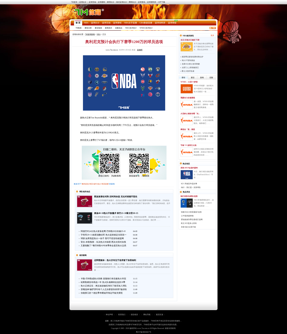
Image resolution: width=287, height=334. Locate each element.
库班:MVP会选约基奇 (189, 168)
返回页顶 (159, 315)
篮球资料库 (160, 23)
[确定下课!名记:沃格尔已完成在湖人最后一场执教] (187, 46)
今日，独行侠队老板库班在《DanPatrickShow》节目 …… (203, 175)
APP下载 (161, 2)
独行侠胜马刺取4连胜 (189, 196)
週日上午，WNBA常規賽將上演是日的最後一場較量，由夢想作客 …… (204, 136)
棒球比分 (110, 2)
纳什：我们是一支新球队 (191, 187)
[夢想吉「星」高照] (187, 136)
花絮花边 (118, 28)
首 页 (78, 23)
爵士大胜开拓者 (188, 71)
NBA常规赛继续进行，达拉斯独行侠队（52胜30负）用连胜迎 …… (204, 203)
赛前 (183, 78)
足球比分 (82, 2)
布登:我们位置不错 (188, 227)
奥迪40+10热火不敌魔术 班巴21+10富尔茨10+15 (116, 213)
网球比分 (132, 2)
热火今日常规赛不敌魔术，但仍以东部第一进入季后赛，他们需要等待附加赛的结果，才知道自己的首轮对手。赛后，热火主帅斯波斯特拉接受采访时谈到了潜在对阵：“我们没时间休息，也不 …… (132, 203)
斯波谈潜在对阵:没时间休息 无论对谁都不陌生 (115, 196)
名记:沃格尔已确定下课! (190, 40)
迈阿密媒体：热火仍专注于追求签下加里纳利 (115, 260)
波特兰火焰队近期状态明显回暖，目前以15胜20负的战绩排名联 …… (203, 152)
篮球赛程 (117, 23)
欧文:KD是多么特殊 (189, 223)
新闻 (202, 78)
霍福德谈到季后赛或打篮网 (192, 219)
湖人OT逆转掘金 (188, 60)
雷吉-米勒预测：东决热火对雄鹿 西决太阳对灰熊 (103, 242)
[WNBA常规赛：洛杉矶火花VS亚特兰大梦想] (187, 88)
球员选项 (105, 184)
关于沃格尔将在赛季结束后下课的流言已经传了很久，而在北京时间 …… (203, 47)
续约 (95, 184)
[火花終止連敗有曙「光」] (187, 120)
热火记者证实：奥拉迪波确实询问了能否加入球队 (104, 286)
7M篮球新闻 (90, 34)
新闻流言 (108, 28)
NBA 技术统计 (131, 28)
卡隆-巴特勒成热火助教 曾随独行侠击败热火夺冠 (103, 279)
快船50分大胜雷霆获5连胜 (191, 212)
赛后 (192, 78)
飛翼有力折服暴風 (188, 98)
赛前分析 (88, 28)
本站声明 (109, 315)
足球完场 (92, 2)
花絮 (211, 78)
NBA (86, 23)
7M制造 (78, 28)
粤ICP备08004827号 (143, 332)
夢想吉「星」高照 (188, 129)
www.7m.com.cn (112, 50)
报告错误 (134, 315)
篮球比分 (95, 23)
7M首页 (74, 2)
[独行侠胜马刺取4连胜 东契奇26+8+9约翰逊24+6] (187, 203)
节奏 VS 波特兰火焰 (188, 145)
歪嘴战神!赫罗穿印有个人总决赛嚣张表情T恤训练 (104, 289)
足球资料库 (151, 2)
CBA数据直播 (146, 23)
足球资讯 (141, 2)
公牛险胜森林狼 (187, 216)
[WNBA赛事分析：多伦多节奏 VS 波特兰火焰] (187, 152)
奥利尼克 (85, 184)
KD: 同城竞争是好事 (189, 184)
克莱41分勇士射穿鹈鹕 (191, 64)
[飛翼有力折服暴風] (187, 104)
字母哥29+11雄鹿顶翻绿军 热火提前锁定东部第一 (103, 235)
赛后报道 (98, 28)
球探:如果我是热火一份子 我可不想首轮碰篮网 (102, 238)
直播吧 (139, 50)
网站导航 (147, 315)
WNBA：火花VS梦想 (189, 82)
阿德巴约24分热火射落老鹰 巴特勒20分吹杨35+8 (103, 231)
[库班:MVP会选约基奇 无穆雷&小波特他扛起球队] (187, 174)
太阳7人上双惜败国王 (190, 68)
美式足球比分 (121, 2)
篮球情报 (172, 23)
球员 (91, 184)
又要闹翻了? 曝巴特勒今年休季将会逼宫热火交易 (103, 245)
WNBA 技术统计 (146, 28)
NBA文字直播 (130, 23)
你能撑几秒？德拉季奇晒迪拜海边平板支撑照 (102, 293)
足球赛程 (101, 2)
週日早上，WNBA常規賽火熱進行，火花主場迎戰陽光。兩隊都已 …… (204, 120)
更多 (212, 35)
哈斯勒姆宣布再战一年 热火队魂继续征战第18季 (103, 282)
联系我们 (121, 315)
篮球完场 (106, 23)
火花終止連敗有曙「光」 (190, 114)
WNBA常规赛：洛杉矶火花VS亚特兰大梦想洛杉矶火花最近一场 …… (204, 89)
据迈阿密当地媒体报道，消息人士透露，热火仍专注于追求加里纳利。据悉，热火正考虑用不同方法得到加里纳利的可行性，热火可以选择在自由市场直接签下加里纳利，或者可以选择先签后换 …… (132, 267)
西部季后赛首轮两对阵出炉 (192, 57)
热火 (99, 184)
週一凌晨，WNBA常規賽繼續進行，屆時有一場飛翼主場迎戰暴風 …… (204, 104)
